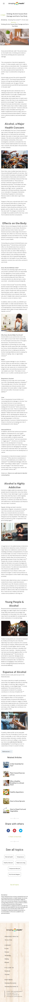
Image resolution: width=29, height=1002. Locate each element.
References (6, 751)
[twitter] (20, 830)
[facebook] (8, 830)
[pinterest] (14, 830)
